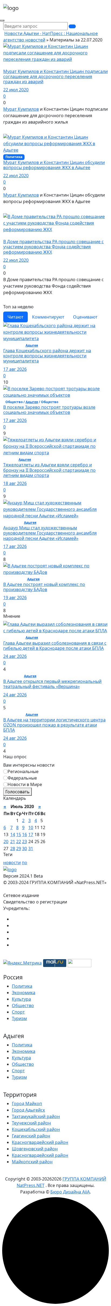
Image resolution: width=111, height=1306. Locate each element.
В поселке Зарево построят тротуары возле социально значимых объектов (49, 409)
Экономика (23, 993)
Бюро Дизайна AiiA (70, 1192)
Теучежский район (31, 1123)
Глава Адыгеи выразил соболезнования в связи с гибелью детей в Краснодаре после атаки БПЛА (54, 645)
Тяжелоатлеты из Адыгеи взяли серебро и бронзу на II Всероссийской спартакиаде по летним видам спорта (49, 470)
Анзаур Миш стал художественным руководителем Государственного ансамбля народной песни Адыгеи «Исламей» (50, 533)
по (24, 862)
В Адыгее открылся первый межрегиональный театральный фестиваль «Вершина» (52, 683)
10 (30, 827)
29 (18, 848)
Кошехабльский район (36, 1129)
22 (18, 841)
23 (24, 841)
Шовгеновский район (35, 1149)
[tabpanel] (55, 468)
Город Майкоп (27, 1103)
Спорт (18, 1012)
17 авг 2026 (15, 369)
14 (12, 834)
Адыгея (32, 345)
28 (12, 848)
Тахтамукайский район (36, 1116)
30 (24, 848)
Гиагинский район (31, 1136)
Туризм (19, 1018)
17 (30, 834)
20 (6, 841)
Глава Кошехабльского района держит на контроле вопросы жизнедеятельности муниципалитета (47, 356)
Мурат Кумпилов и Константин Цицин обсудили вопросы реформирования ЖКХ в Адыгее (54, 164)
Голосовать (17, 792)
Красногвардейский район (40, 1142)
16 (24, 834)
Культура (21, 999)
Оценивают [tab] (85, 317)
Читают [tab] (15, 317)
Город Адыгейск (28, 1110)
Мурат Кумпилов (21, 109)
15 (18, 834)
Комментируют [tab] (48, 317)
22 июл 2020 (16, 90)
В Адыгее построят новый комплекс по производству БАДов (44, 586)
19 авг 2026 (15, 597)
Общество (23, 1005)
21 (12, 841)
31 (30, 848)
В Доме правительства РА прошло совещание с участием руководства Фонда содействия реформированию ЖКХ (53, 247)
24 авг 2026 (15, 656)
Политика (22, 986)
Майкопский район (32, 1162)
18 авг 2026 (15, 483)
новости (12, 862)
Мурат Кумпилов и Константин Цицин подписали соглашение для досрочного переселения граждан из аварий (55, 76)
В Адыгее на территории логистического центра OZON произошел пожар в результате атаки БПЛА (54, 725)
